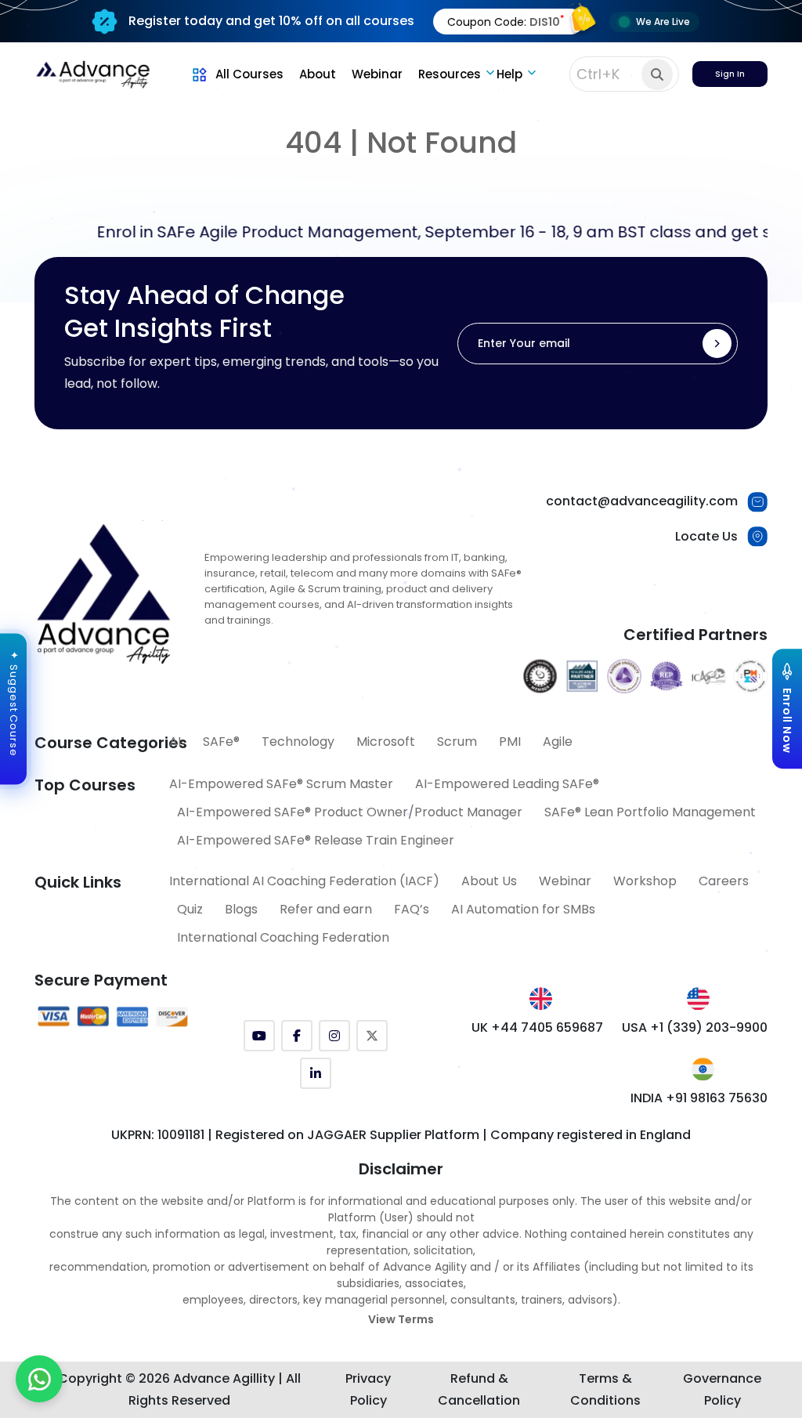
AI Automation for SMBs (523, 909)
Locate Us (706, 536)
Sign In (730, 74)
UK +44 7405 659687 (537, 1027)
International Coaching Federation (283, 937)
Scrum (457, 742)
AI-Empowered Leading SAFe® (507, 784)
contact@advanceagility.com (642, 501)
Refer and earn (326, 909)
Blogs (241, 909)
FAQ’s (411, 909)
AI (175, 742)
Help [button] (509, 74)
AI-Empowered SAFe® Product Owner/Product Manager (349, 812)
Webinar (377, 74)
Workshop (645, 881)
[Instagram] (334, 1035)
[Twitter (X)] (372, 1035)
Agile (558, 742)
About (317, 74)
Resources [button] (449, 74)
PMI (510, 742)
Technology (298, 742)
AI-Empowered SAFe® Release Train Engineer (315, 840)
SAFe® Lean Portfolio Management (650, 812)
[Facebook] (296, 1035)
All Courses (249, 74)
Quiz (190, 909)
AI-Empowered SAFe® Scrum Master (281, 784)
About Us (489, 881)
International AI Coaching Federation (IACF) (304, 881)
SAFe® (221, 742)
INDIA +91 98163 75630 (699, 1098)
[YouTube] (259, 1035)
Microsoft (385, 742)
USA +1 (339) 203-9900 (695, 1027)
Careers (724, 881)
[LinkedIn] (315, 1073)
